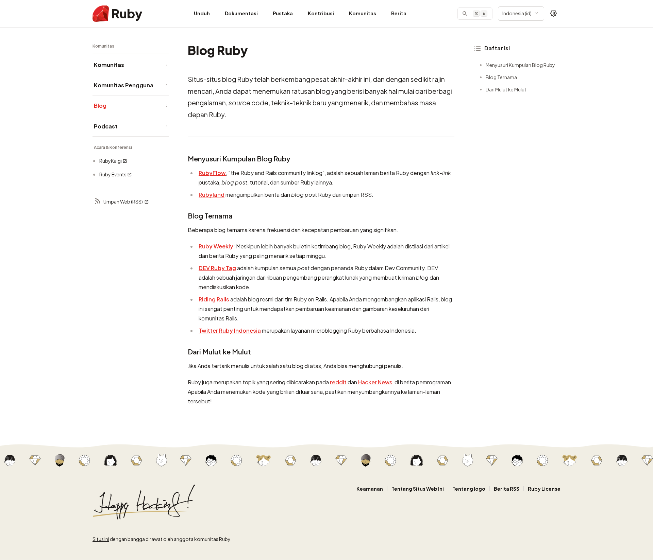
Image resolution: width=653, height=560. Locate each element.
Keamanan (369, 488)
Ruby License (544, 488)
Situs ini (101, 539)
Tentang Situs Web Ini (417, 488)
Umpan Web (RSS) (123, 201)
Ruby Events (113, 174)
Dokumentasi (241, 13)
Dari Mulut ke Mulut (506, 89)
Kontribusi (321, 13)
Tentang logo (468, 488)
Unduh (202, 13)
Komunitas (362, 13)
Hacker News (375, 382)
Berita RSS (506, 488)
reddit (338, 382)
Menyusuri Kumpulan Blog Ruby (520, 65)
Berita (398, 13)
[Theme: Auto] (553, 13)
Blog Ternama (501, 77)
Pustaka (283, 13)
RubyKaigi (110, 161)
